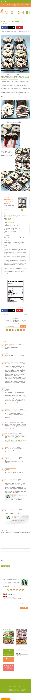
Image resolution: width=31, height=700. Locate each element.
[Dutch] (6, 594)
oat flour (9, 218)
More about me (12, 586)
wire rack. (17, 257)
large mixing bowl (9, 247)
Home (10, 686)
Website (2, 560)
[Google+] (18, 330)
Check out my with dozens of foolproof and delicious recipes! (15, 5)
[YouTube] (24, 330)
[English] (8, 594)
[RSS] (7, 330)
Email (2, 555)
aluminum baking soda (14, 226)
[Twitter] (13, 330)
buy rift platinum (8, 451)
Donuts (6, 314)
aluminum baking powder (14, 225)
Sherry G (7, 354)
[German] (11, 594)
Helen (6, 457)
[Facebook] (10, 330)
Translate (22, 598)
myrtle (6, 447)
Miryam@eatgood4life (15, 495)
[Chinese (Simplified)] (4, 594)
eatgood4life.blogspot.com (10, 388)
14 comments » (27, 19)
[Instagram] (21, 330)
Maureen (7, 422)
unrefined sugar (11, 222)
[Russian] (4, 596)
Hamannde (7, 362)
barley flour (10, 219)
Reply (19, 344)
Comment (3, 536)
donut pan (6, 243)
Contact (19, 686)
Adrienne (7, 433)
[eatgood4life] (8, 644)
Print (22, 212)
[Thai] (6, 596)
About (14, 686)
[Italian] (12, 594)
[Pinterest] (15, 330)
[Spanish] (5, 596)
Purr (27, 689)
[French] (9, 594)
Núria (6, 344)
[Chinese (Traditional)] (5, 594)
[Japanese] (14, 594)
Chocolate (3, 314)
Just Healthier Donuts (13, 79)
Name (2, 550)
